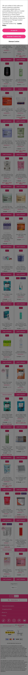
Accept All (14, 30)
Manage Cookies (14, 41)
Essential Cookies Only (14, 36)
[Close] (26, 2)
